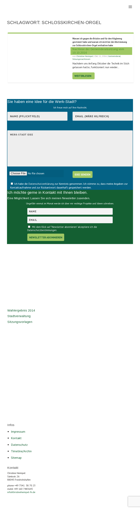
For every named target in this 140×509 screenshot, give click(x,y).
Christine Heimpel (84, 56)
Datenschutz (19, 445)
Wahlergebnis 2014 (21, 310)
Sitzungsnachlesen (81, 59)
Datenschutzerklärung (41, 183)
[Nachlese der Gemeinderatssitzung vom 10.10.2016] (40, 54)
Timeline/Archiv (21, 451)
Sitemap (16, 457)
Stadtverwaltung (19, 316)
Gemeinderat (114, 56)
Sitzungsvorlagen (19, 322)
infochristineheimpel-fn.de (21, 492)
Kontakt (16, 438)
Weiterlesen (82, 76)
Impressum (18, 431)
